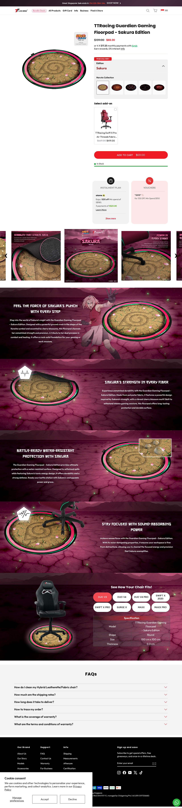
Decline (72, 799)
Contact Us (45, 758)
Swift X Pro (102, 607)
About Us (21, 753)
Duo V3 (102, 597)
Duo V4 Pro (141, 597)
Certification (69, 768)
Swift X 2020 (160, 597)
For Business (46, 768)
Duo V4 (121, 597)
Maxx (141, 607)
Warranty (45, 763)
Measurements (70, 758)
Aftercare (68, 763)
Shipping (67, 753)
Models (20, 763)
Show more (111, 218)
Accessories (23, 768)
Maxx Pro (160, 607)
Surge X (122, 607)
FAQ (42, 753)
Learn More (101, 209)
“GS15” (138, 195)
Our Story (22, 758)
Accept (45, 799)
